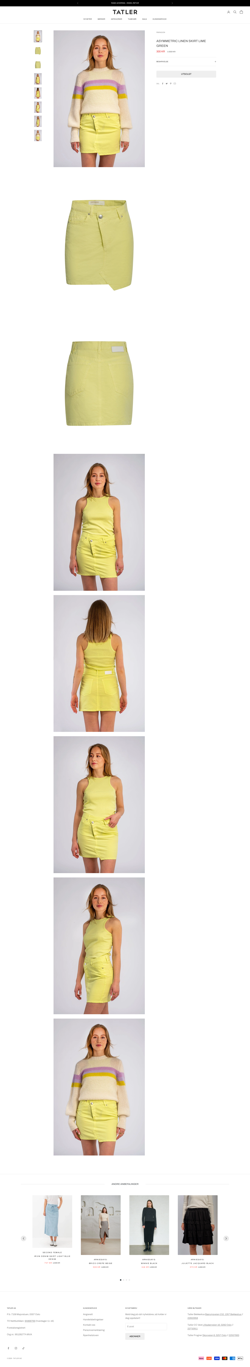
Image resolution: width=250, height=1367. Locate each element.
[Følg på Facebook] (8, 1348)
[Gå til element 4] (38, 79)
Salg (144, 19)
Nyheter (87, 19)
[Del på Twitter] (167, 83)
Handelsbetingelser (93, 1319)
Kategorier (116, 19)
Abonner (134, 1336)
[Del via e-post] (175, 83)
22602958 (193, 1318)
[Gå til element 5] (38, 93)
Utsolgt (186, 74)
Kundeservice (160, 19)
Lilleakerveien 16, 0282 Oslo (217, 1325)
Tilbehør (132, 19)
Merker (101, 19)
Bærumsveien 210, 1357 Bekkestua (223, 1314)
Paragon (160, 32)
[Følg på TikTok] (23, 1348)
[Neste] (226, 1238)
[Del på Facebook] (162, 83)
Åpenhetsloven (91, 1335)
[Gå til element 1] (38, 36)
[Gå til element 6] (38, 107)
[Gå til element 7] (38, 121)
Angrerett (88, 1314)
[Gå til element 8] (38, 135)
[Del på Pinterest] (171, 83)
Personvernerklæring (94, 1330)
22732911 (193, 1328)
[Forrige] (23, 1238)
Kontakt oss (89, 1325)
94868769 (30, 1321)
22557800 (234, 1335)
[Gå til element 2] (38, 50)
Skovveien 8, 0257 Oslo (214, 1335)
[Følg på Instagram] (15, 1348)
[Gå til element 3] (38, 65)
